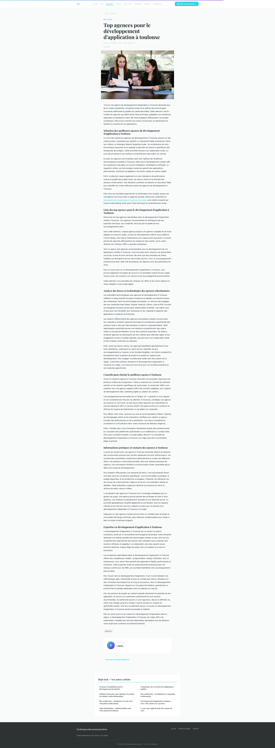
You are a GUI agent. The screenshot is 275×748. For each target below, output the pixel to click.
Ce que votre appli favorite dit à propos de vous (156, 709)
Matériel (147, 4)
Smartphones (158, 4)
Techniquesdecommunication (91, 729)
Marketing (138, 4)
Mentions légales (184, 728)
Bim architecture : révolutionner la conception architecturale (158, 695)
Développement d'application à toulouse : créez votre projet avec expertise (156, 702)
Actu (102, 4)
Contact (196, 728)
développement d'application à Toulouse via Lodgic (125, 200)
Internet (118, 4)
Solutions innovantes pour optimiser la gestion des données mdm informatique (116, 695)
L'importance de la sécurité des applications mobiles (157, 688)
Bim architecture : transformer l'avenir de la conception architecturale (116, 702)
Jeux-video (128, 4)
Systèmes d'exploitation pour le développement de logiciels (111, 688)
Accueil (95, 4)
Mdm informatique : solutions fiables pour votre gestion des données (115, 709)
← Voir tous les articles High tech (116, 660)
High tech (109, 4)
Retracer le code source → (186, 4)
